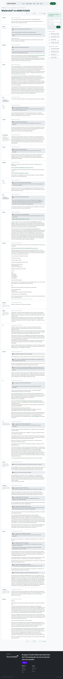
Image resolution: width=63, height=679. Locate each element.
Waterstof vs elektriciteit (21, 7)
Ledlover (4, 17)
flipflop (3, 310)
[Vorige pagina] (29, 13)
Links (22, 671)
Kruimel (3, 64)
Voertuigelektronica (13, 7)
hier (21, 77)
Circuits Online (3, 7)
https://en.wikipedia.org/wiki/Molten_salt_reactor (20, 172)
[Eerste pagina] (27, 13)
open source (28, 187)
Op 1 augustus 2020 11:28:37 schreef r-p (21, 497)
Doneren (24, 662)
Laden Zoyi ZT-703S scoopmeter (56, 42)
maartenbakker (5, 135)
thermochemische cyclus (15, 77)
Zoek (58, 27)
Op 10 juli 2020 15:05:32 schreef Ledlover (21, 196)
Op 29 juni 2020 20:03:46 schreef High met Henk (22, 28)
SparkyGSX (4, 485)
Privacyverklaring (59, 676)
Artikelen (23, 667)
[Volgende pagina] (40, 13)
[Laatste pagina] (42, 13)
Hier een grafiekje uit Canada (16, 393)
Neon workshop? (53, 39)
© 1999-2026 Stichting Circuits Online (7, 676)
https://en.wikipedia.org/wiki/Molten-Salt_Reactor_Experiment (22, 167)
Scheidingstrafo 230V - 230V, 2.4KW (56, 51)
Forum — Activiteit (52, 31)
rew (3, 421)
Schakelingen (24, 668)
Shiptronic (4, 302)
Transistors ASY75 (54, 54)
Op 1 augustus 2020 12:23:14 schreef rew (21, 487)
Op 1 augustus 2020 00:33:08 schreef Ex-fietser (22, 506)
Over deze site (34, 668)
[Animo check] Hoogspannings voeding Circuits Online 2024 (5, 100)
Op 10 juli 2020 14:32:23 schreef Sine (20, 121)
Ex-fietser (4, 243)
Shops (38, 3)
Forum (23, 3)
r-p (2, 325)
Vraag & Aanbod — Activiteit (53, 46)
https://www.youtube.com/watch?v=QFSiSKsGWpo (36, 55)
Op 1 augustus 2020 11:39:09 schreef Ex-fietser (22, 382)
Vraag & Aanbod (29, 3)
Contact (23, 672)
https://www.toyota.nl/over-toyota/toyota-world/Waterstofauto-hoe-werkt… (24, 248)
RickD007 (4, 45)
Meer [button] (41, 3)
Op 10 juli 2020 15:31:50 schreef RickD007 (21, 214)
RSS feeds (33, 671)
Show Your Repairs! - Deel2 (55, 36)
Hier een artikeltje (35, 416)
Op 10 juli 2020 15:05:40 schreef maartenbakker (22, 182)
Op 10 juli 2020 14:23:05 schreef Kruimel (21, 107)
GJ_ (3, 105)
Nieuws (34, 3)
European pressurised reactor (31, 228)
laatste (44, 13)
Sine (3, 97)
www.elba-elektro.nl (5, 137)
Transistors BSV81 (54, 57)
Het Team (33, 667)
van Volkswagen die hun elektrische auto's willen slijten (30, 400)
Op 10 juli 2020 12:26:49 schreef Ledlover (21, 47)
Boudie (3, 26)
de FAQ (52, 15)
